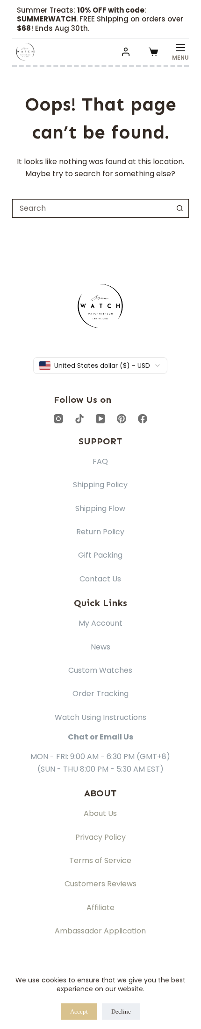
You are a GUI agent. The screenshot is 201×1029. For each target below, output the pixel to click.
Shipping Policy (100, 484)
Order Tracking (100, 693)
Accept (79, 1011)
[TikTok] (79, 418)
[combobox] (92, 208)
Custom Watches (100, 670)
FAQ (100, 461)
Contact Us (100, 578)
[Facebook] (142, 418)
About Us (100, 813)
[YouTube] (100, 418)
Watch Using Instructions (100, 717)
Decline (121, 1011)
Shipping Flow (100, 508)
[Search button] (179, 208)
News (100, 647)
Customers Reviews (100, 883)
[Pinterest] (121, 418)
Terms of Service (100, 860)
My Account (100, 623)
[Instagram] (58, 418)
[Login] (126, 52)
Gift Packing (100, 555)
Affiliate (100, 907)
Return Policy (100, 531)
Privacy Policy (100, 837)
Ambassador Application (100, 930)
